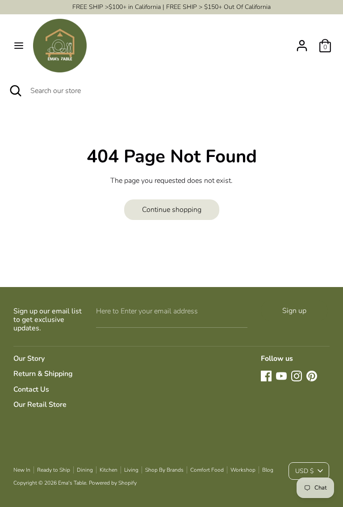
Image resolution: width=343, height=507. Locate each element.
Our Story (29, 358)
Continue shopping (171, 210)
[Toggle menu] (19, 45)
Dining (85, 469)
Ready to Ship (53, 469)
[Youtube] (281, 376)
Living (131, 469)
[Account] (302, 42)
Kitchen (108, 469)
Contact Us (31, 389)
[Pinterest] (311, 376)
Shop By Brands (164, 469)
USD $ (304, 471)
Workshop (242, 469)
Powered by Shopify (113, 482)
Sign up (294, 311)
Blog (267, 469)
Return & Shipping (43, 374)
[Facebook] (266, 376)
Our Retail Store (40, 405)
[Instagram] (296, 376)
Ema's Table (72, 482)
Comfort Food (207, 469)
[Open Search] (15, 90)
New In (21, 469)
